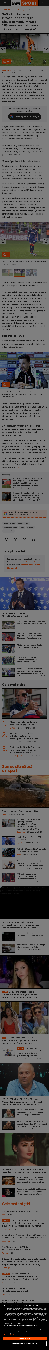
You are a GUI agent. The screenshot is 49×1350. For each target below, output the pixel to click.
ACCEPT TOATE (24, 1338)
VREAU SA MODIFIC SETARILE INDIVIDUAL (24, 1343)
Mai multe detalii (34, 1311)
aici (8, 1319)
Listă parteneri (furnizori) (9, 1334)
